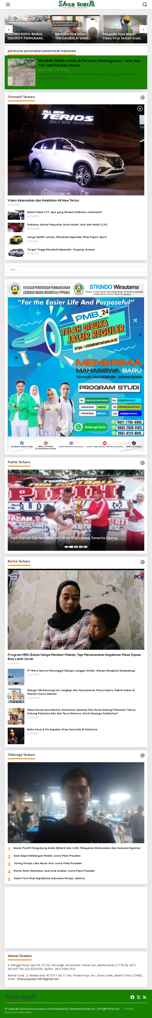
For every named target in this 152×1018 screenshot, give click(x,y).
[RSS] (144, 997)
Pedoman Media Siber (18, 1012)
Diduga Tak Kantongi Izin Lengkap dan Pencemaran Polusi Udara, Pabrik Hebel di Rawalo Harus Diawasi (80, 692)
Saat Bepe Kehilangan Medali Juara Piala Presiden (47, 855)
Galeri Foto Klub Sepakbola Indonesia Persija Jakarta (49, 878)
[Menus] (8, 4)
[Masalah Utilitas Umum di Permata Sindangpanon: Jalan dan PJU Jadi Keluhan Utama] (67, 78)
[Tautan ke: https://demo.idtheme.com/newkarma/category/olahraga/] (142, 755)
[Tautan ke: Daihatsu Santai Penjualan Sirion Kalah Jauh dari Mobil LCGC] (16, 227)
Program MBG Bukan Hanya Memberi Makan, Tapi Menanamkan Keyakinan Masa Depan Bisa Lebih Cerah (74, 657)
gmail (49, 979)
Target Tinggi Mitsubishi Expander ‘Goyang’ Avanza (61, 249)
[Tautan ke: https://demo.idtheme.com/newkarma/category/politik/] (142, 462)
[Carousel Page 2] (71, 547)
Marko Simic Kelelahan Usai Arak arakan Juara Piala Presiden (54, 870)
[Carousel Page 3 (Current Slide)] (76, 547)
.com (56, 979)
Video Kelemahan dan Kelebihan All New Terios (43, 200)
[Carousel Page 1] (66, 547)
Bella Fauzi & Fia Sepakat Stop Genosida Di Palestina (62, 729)
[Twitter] (138, 997)
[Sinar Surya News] (76, 4)
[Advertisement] (76, 917)
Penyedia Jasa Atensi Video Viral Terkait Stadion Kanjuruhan (123, 36)
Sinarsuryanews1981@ (31, 979)
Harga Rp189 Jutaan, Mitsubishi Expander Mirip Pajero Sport (67, 237)
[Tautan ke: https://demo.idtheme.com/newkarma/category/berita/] (142, 562)
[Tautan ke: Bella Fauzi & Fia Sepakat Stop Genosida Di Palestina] (16, 735)
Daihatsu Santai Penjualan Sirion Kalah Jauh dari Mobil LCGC (67, 224)
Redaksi (129, 1008)
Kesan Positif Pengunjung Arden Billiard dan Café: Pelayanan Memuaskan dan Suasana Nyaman (77, 848)
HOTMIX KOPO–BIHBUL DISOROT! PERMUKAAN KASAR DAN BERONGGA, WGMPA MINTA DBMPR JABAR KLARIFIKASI (26, 36)
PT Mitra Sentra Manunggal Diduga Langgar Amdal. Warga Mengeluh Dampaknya (81, 670)
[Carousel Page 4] (81, 547)
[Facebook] (132, 997)
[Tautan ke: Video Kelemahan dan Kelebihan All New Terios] (76, 149)
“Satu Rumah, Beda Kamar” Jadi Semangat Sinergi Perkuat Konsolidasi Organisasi (74, 538)
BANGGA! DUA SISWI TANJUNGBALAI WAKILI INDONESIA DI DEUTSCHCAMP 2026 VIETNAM (72, 36)
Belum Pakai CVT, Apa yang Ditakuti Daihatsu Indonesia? (64, 212)
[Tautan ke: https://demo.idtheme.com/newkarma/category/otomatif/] (142, 97)
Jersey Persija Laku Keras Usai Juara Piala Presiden (48, 863)
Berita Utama (45, 70)
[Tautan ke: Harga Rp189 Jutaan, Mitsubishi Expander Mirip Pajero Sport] (16, 240)
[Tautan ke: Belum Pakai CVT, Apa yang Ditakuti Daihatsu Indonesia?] (16, 215)
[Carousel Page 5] (85, 547)
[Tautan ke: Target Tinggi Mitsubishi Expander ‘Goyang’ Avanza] (16, 252)
